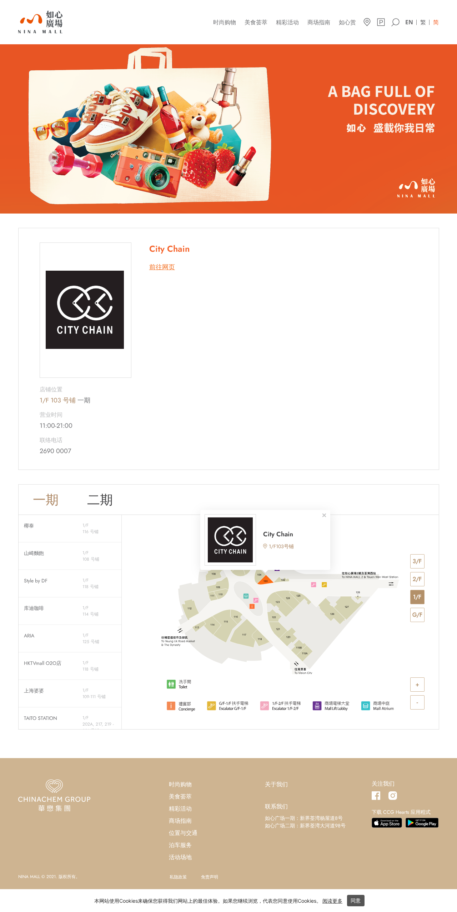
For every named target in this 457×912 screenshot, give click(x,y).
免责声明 (209, 877)
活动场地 (180, 857)
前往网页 (162, 267)
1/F (417, 597)
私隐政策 (178, 877)
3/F (417, 561)
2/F (417, 579)
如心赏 (347, 22)
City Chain (278, 534)
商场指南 (318, 22)
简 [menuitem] (436, 22)
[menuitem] (409, 21)
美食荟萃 (256, 22)
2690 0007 (55, 451)
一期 (46, 499)
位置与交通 (183, 833)
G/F (417, 615)
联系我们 (276, 806)
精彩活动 (287, 22)
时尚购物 (224, 22)
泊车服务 (180, 845)
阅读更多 (332, 901)
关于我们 (276, 784)
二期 (100, 499)
